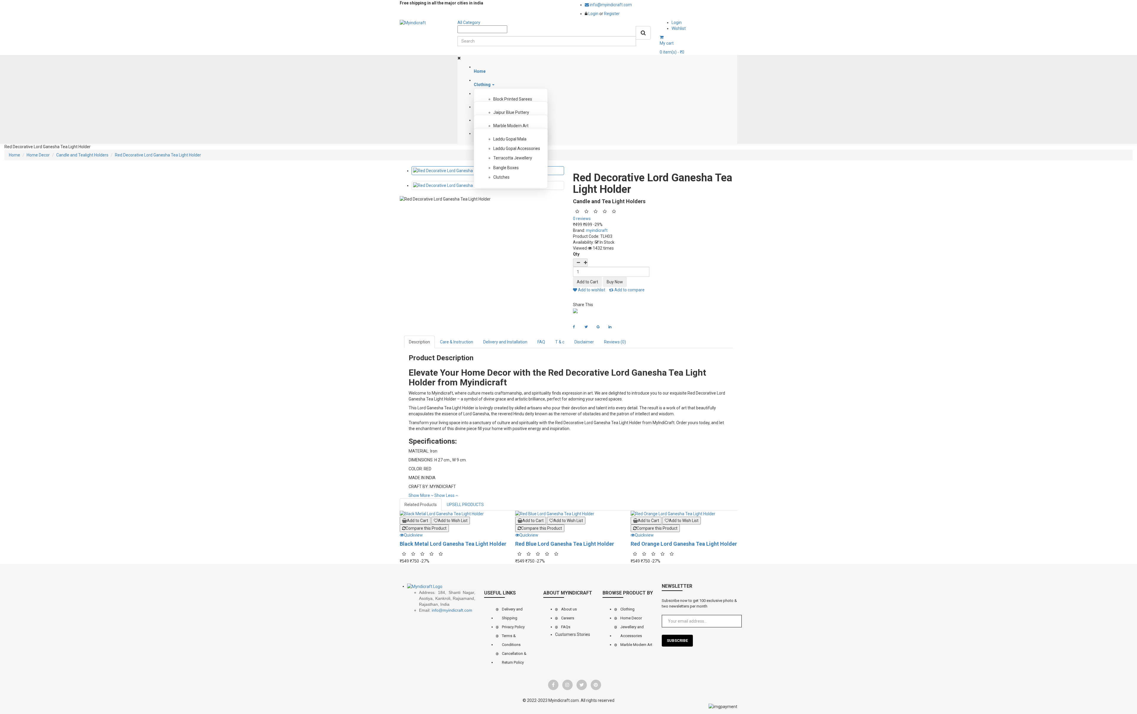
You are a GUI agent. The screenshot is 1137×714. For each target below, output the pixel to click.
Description (419, 342)
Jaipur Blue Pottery (511, 112)
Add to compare (629, 289)
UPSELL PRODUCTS (465, 504)
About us (569, 609)
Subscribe (677, 640)
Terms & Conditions (511, 640)
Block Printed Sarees (512, 99)
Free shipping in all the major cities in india (441, 3)
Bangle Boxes (506, 167)
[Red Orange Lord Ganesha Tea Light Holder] (684, 514)
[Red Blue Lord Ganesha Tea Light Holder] (568, 514)
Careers (567, 618)
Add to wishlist (591, 289)
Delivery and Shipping (512, 613)
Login (593, 13)
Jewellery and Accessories (632, 631)
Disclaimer (584, 342)
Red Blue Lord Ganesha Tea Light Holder (564, 544)
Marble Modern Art (511, 125)
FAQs (565, 627)
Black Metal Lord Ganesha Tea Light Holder (453, 544)
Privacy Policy (513, 627)
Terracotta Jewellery (512, 158)
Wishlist (679, 28)
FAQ (541, 342)
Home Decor (631, 618)
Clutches (501, 177)
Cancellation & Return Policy (514, 658)
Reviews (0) (615, 342)
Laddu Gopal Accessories (516, 148)
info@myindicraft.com (610, 4)
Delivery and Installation (505, 342)
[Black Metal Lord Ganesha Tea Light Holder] (453, 514)
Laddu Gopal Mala (509, 139)
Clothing (627, 609)
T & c (559, 342)
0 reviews (582, 218)
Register (612, 13)
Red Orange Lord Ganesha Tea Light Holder (684, 544)
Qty (576, 254)
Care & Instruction (456, 342)
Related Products (420, 504)
